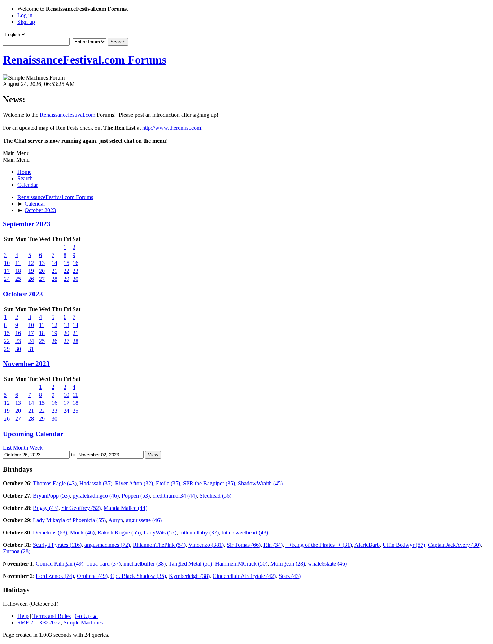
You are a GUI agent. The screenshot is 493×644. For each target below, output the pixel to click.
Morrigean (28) (287, 564)
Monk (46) (82, 532)
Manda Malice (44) (125, 508)
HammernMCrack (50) (241, 564)
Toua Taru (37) (103, 564)
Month (20, 448)
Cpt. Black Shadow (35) (138, 576)
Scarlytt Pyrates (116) (57, 545)
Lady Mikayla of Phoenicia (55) (69, 520)
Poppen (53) (136, 496)
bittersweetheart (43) (245, 532)
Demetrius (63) (50, 532)
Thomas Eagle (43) (55, 483)
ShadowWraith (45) (260, 483)
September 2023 (27, 224)
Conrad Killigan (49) (59, 564)
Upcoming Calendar (33, 434)
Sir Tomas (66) (244, 545)
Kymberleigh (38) (189, 576)
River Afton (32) (134, 483)
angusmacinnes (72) (107, 545)
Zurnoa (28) (16, 551)
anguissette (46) (144, 520)
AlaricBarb (367, 545)
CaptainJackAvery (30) (454, 545)
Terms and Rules (51, 616)
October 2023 (23, 294)
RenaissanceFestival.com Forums (84, 59)
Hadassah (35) (95, 483)
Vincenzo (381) (206, 545)
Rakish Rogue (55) (119, 532)
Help (23, 616)
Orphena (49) (92, 576)
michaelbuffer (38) (144, 564)
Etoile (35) (168, 483)
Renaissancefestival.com (67, 115)
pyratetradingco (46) (96, 496)
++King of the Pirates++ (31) (318, 545)
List (7, 448)
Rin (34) (273, 545)
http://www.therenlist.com (171, 128)
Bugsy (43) (45, 508)
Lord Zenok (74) (55, 576)
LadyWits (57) (160, 532)
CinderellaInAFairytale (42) (244, 576)
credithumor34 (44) (175, 496)
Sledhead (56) (215, 496)
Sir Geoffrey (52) (81, 508)
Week (36, 448)
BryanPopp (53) (51, 496)
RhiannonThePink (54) (159, 545)
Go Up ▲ (86, 616)
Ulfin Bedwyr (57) (404, 545)
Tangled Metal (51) (190, 564)
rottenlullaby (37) (199, 532)
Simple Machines (83, 622)
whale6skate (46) (327, 564)
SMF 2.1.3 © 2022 (39, 622)
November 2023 (26, 364)
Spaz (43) (290, 576)
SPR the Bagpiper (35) (209, 483)
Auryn (115, 520)
